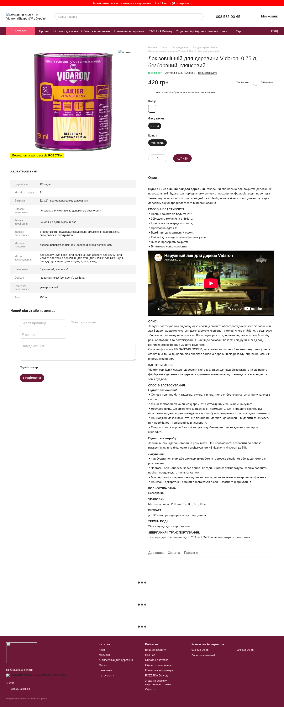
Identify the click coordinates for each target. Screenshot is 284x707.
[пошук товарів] (200, 16)
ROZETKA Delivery (160, 31)
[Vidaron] (125, 52)
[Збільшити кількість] (164, 158)
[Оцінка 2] (51, 367)
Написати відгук (207, 72)
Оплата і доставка (65, 31)
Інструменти (106, 675)
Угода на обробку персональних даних (202, 31)
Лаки (102, 649)
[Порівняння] (251, 31)
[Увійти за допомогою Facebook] (100, 322)
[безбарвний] (152, 108)
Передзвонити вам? (203, 655)
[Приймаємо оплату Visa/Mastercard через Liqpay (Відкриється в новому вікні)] (36, 675)
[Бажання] (259, 31)
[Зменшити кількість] (151, 158)
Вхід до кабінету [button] (155, 649)
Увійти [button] (159, 92)
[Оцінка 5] (71, 367)
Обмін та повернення (96, 31)
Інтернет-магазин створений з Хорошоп (27, 698)
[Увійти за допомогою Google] (106, 322)
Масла (103, 665)
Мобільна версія (20, 688)
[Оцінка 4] (64, 367)
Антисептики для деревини (116, 660)
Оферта (150, 689)
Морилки (104, 655)
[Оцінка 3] (58, 367)
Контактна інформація (129, 31)
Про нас (44, 31)
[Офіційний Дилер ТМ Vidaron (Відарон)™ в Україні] (21, 652)
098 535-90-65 (228, 16)
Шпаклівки (105, 670)
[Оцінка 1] (44, 367)
